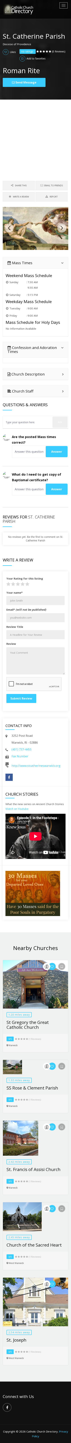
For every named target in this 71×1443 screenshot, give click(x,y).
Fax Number (19, 756)
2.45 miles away (19, 1237)
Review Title (14, 627)
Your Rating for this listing (24, 578)
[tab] (35, 263)
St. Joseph (16, 1340)
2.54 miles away (19, 1332)
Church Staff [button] (22, 391)
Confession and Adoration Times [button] (32, 349)
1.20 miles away (19, 1014)
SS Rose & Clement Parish (32, 1088)
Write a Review (20, 196)
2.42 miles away (19, 1161)
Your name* (14, 592)
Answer (56, 452)
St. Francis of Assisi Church (33, 1169)
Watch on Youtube (16, 809)
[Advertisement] (35, 136)
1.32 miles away (19, 1080)
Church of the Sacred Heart (34, 1245)
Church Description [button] (28, 374)
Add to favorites (36, 58)
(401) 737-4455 (21, 749)
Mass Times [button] (21, 262)
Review (11, 644)
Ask (60, 422)
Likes (12, 52)
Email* (26, 609)
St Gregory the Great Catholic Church (28, 1024)
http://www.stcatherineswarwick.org (35, 766)
